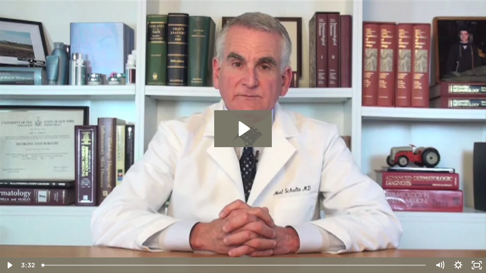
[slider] (234, 265)
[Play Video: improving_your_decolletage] (243, 128)
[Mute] (439, 265)
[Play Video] (9, 265)
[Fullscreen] (476, 265)
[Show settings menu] (458, 265)
